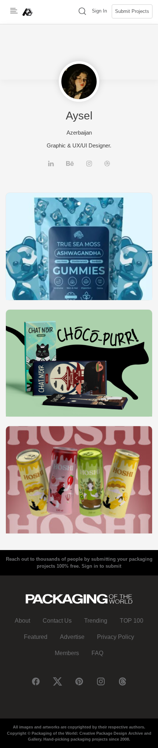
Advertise (72, 637)
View (79, 246)
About (22, 620)
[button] (82, 12)
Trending (95, 620)
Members (67, 653)
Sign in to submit (101, 566)
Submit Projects (132, 11)
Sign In (99, 11)
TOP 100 (131, 620)
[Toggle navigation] (14, 11)
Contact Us (57, 620)
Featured (35, 637)
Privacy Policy (115, 637)
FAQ (97, 653)
